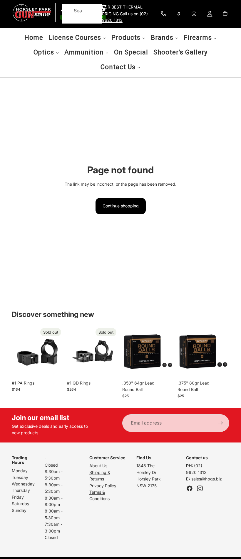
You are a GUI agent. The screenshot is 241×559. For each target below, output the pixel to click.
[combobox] (75, 11)
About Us (98, 465)
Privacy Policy (102, 485)
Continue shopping (121, 205)
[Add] (165, 368)
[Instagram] (194, 13)
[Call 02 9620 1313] (163, 13)
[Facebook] (178, 13)
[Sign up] (220, 423)
